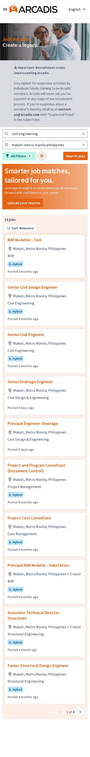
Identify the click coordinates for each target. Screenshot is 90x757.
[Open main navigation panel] (5, 9)
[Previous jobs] (60, 712)
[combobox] (45, 133)
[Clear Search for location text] (83, 145)
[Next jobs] (80, 712)
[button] (77, 9)
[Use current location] (42, 156)
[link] (33, 9)
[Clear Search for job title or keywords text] (83, 133)
